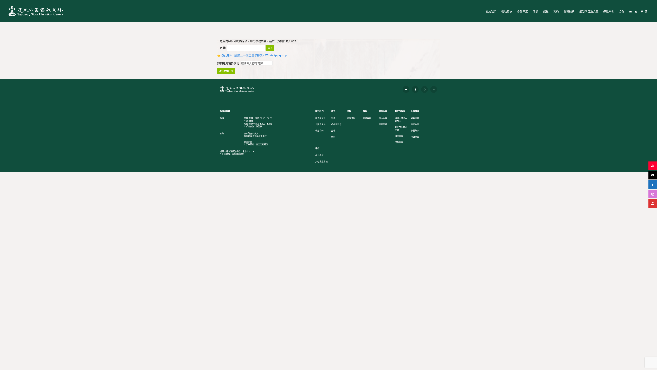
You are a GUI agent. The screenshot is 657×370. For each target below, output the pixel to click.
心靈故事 (415, 130)
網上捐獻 (319, 155)
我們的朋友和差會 (401, 128)
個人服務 (383, 118)
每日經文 (415, 136)
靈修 (333, 118)
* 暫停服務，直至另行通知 (256, 144)
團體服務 (383, 124)
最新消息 (415, 118)
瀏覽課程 (367, 118)
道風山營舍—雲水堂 (401, 119)
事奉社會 (399, 136)
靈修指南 (415, 124)
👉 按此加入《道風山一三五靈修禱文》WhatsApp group (252, 55)
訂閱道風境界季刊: (229, 63)
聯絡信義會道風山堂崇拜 (255, 136)
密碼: (223, 48)
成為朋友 (399, 142)
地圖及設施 (320, 124)
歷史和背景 (320, 118)
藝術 (333, 136)
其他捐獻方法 (321, 161)
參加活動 (351, 118)
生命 (333, 130)
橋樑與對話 (336, 124)
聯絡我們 (319, 130)
